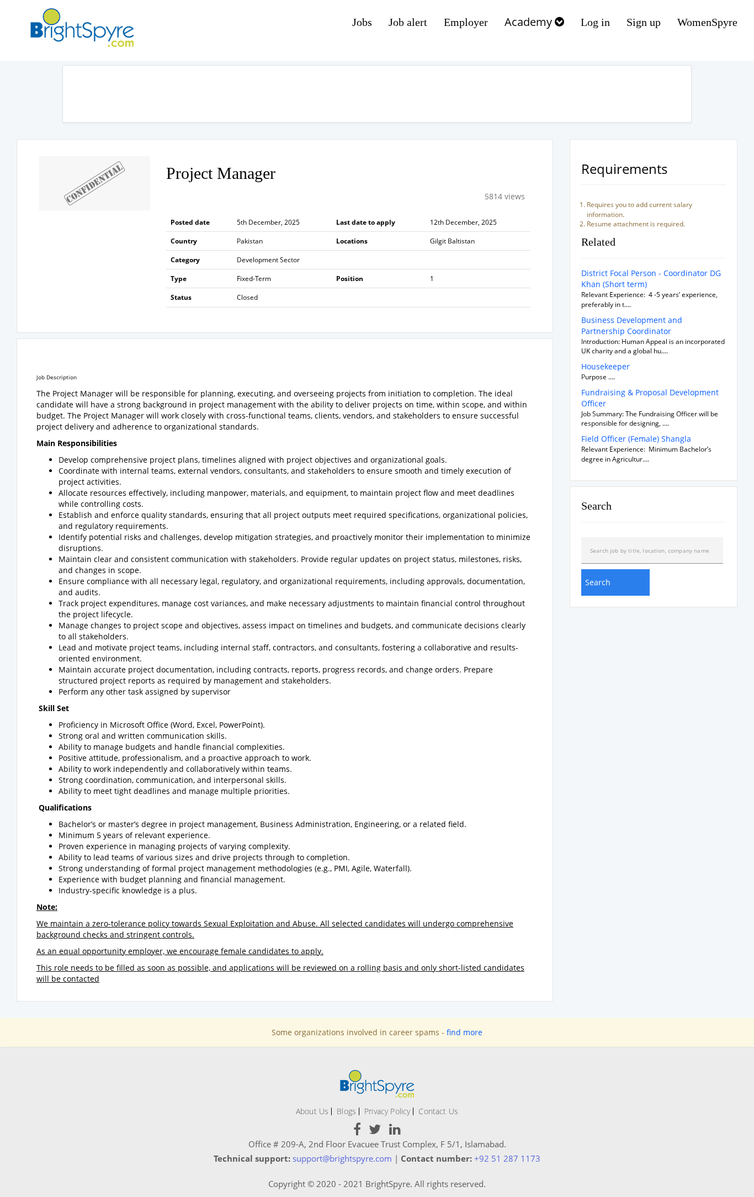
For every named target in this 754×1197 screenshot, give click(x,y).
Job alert (408, 22)
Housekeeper (605, 366)
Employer (466, 22)
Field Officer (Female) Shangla (636, 438)
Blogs (346, 1111)
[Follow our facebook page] (357, 1131)
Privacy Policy (387, 1111)
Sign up (643, 22)
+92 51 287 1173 (507, 1158)
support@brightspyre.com (342, 1158)
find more (464, 1032)
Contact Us (438, 1111)
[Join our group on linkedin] (395, 1131)
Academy (530, 21)
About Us (312, 1111)
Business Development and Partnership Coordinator (631, 325)
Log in (595, 22)
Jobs (362, 22)
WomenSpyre (707, 22)
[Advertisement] (377, 94)
